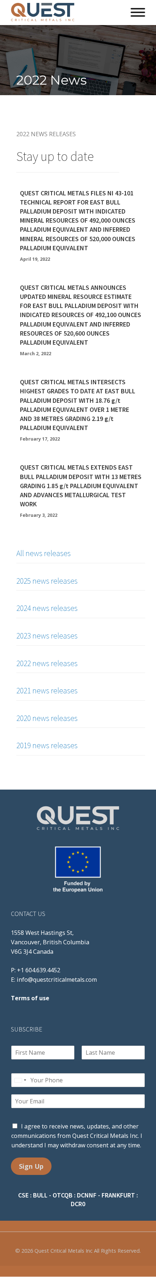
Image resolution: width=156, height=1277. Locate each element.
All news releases (43, 553)
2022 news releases (47, 663)
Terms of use (30, 998)
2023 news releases (47, 636)
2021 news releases (47, 690)
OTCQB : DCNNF (75, 1195)
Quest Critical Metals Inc (63, 1250)
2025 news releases (47, 581)
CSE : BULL (33, 1195)
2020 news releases (47, 718)
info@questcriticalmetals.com (57, 980)
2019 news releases (47, 745)
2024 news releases (47, 608)
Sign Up (31, 1166)
